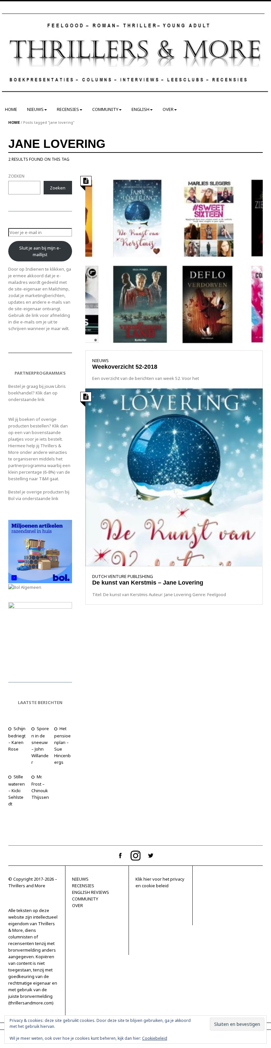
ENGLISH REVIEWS (90, 892)
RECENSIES (68, 109)
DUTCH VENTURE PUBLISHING (122, 576)
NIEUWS (35, 109)
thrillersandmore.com (31, 1003)
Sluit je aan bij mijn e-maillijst (40, 251)
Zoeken (57, 188)
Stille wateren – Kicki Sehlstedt (16, 790)
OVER (168, 109)
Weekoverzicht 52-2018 (124, 366)
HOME (11, 109)
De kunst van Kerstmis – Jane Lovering (147, 582)
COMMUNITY (105, 109)
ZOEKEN (16, 176)
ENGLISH (140, 109)
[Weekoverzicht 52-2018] (174, 261)
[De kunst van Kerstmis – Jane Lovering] (174, 477)
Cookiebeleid (154, 1038)
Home (14, 122)
